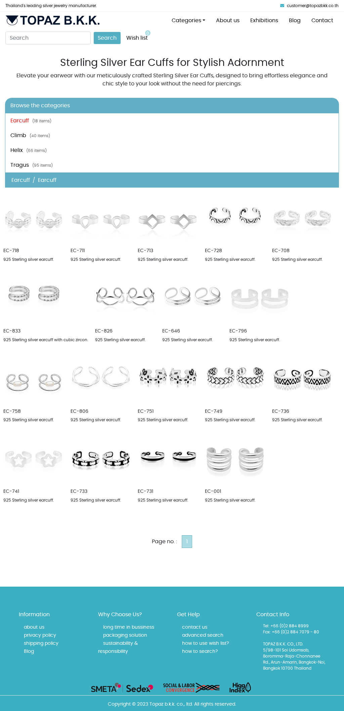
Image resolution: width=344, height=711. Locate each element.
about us (34, 627)
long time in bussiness (128, 627)
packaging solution (125, 635)
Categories (186, 20)
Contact (322, 20)
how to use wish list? (205, 643)
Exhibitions (264, 20)
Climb (30, 135)
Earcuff (30, 120)
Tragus (31, 165)
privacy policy (40, 635)
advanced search (202, 635)
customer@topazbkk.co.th (313, 6)
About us (228, 20)
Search (107, 38)
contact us (194, 627)
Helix (28, 150)
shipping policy (41, 643)
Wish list (137, 36)
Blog (295, 20)
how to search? (200, 651)
